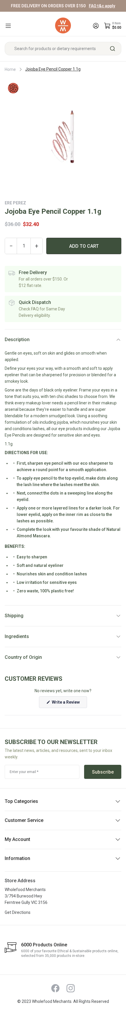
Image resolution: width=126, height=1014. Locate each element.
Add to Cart (84, 246)
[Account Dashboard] (95, 25)
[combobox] (63, 48)
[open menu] (8, 25)
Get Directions (17, 912)
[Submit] (114, 48)
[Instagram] (71, 988)
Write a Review (69, 704)
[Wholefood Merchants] (63, 26)
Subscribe (103, 772)
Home (10, 69)
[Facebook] (55, 988)
